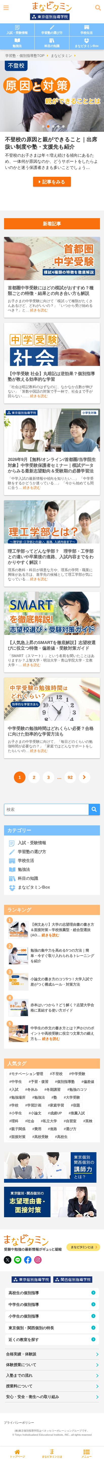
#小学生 (15, 1113)
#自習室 (70, 1121)
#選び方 (70, 1129)
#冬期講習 (52, 1089)
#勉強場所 (17, 1097)
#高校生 (61, 1137)
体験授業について (21, 1364)
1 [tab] (43, 126)
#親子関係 (17, 1129)
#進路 (52, 1129)
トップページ (17, 1456)
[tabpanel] (52, 136)
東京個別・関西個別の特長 (31, 1328)
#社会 (29, 1121)
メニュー (87, 1456)
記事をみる (53, 181)
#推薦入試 (77, 1113)
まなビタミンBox (87, 46)
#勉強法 (38, 1097)
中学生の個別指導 (24, 1304)
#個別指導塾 (65, 1082)
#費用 (36, 1129)
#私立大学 (49, 1121)
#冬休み (31, 1089)
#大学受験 (72, 1097)
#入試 (13, 1089)
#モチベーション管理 (26, 1074)
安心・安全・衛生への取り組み (32, 1396)
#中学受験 (77, 1074)
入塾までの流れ (19, 1375)
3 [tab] (53, 126)
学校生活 (87, 33)
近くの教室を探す (24, 1339)
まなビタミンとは (52, 1456)
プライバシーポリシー (19, 1422)
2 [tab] (48, 126)
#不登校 (56, 1074)
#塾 (54, 1097)
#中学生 (15, 1082)
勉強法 (17, 46)
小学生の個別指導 (24, 1316)
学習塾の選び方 (52, 33)
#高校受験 (40, 1137)
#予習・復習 (38, 1082)
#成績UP (55, 1113)
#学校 (13, 1105)
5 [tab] (63, 126)
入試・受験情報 (17, 33)
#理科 (13, 1121)
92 (70, 777)
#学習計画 (33, 1105)
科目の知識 (52, 46)
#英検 (87, 1121)
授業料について (19, 1386)
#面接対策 (17, 1137)
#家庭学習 (56, 1105)
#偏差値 (88, 1082)
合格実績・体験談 (21, 1354)
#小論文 (35, 1113)
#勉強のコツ (77, 1089)
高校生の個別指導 (24, 1293)
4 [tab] (58, 126)
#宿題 (75, 1105)
